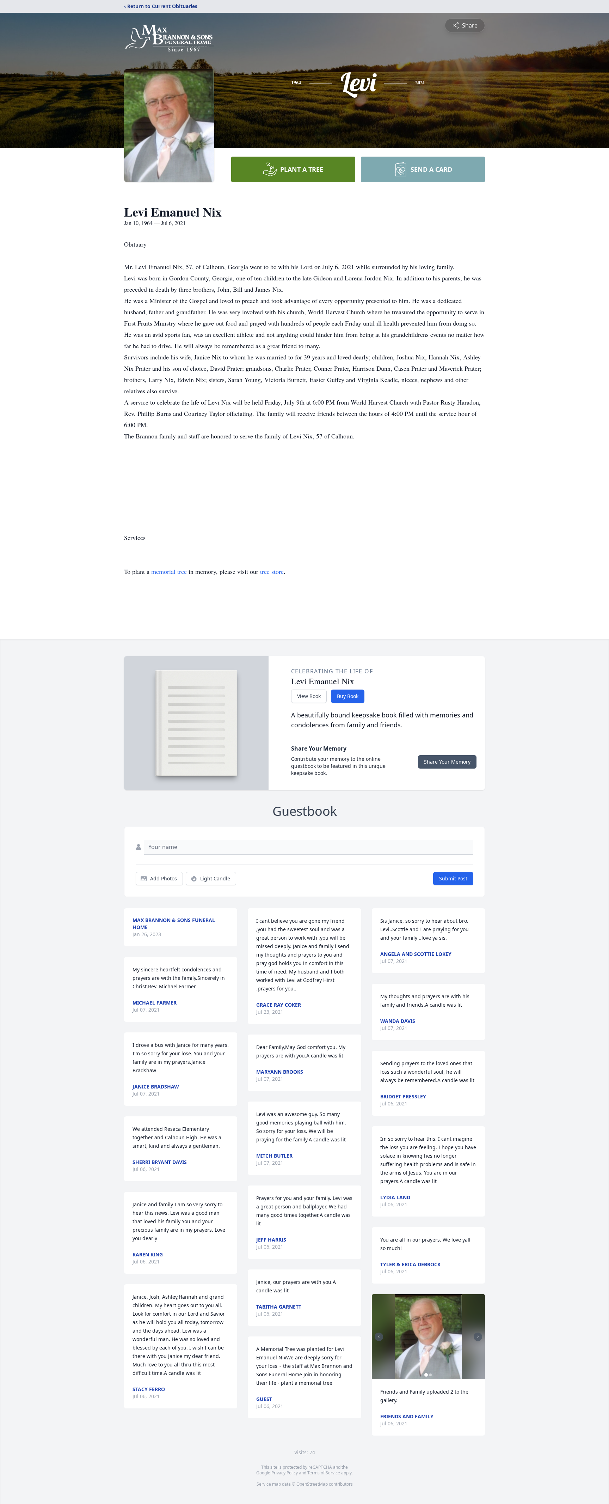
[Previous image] (379, 1337)
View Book (309, 696)
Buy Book (347, 696)
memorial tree (169, 571)
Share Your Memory (447, 761)
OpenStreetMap (312, 1484)
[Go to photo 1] (426, 1375)
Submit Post (453, 878)
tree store (272, 571)
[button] (428, 1336)
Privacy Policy (284, 1473)
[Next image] (478, 1337)
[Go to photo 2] (430, 1374)
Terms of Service (323, 1473)
